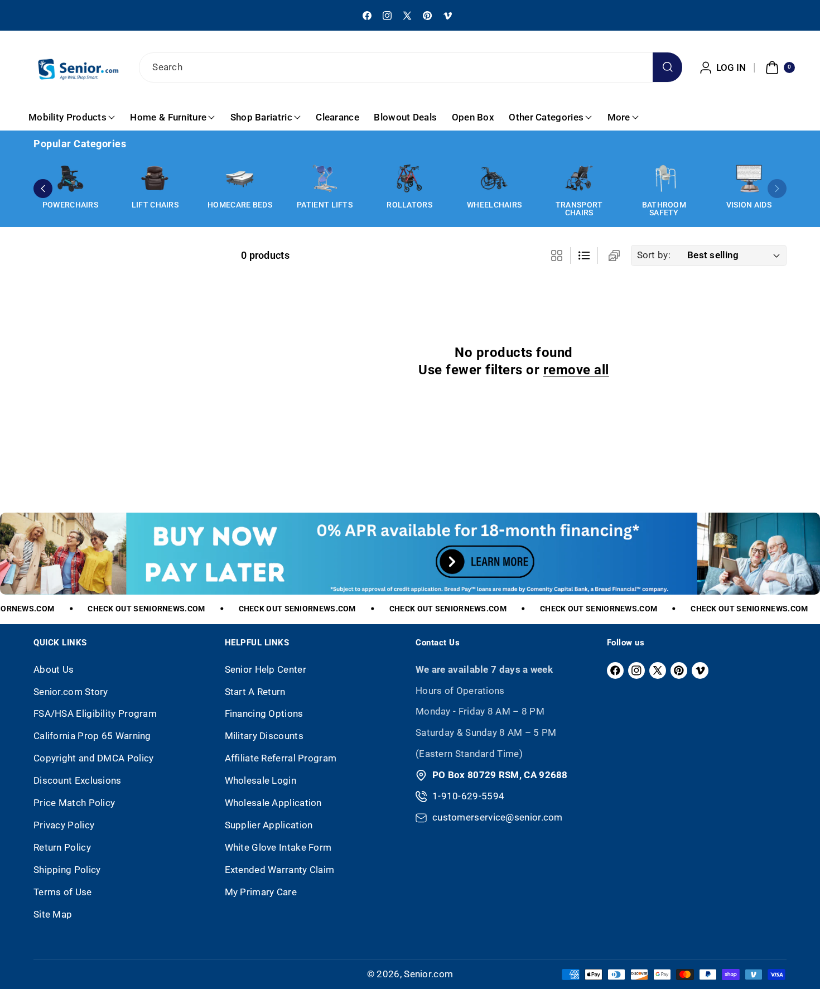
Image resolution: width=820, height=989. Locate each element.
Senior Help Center (265, 669)
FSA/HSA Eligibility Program (95, 713)
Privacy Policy (63, 825)
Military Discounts (264, 735)
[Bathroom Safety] (664, 178)
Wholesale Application (273, 802)
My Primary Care (261, 892)
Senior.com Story (70, 691)
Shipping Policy (67, 869)
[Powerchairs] (70, 178)
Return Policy (62, 847)
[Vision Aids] (749, 178)
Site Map (52, 914)
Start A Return (255, 691)
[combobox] (410, 67)
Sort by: (654, 254)
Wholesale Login (261, 780)
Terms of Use (62, 892)
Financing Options (264, 713)
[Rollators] (409, 178)
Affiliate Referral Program (281, 758)
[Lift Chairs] (155, 178)
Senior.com (428, 974)
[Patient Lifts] (325, 178)
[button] (779, 67)
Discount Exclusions (77, 780)
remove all (576, 370)
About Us (53, 669)
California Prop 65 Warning (92, 735)
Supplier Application (269, 825)
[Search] (667, 67)
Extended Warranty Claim (280, 869)
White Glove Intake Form (278, 847)
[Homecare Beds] (240, 178)
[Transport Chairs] (579, 178)
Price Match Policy (74, 802)
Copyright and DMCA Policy (93, 758)
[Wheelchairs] (494, 178)
